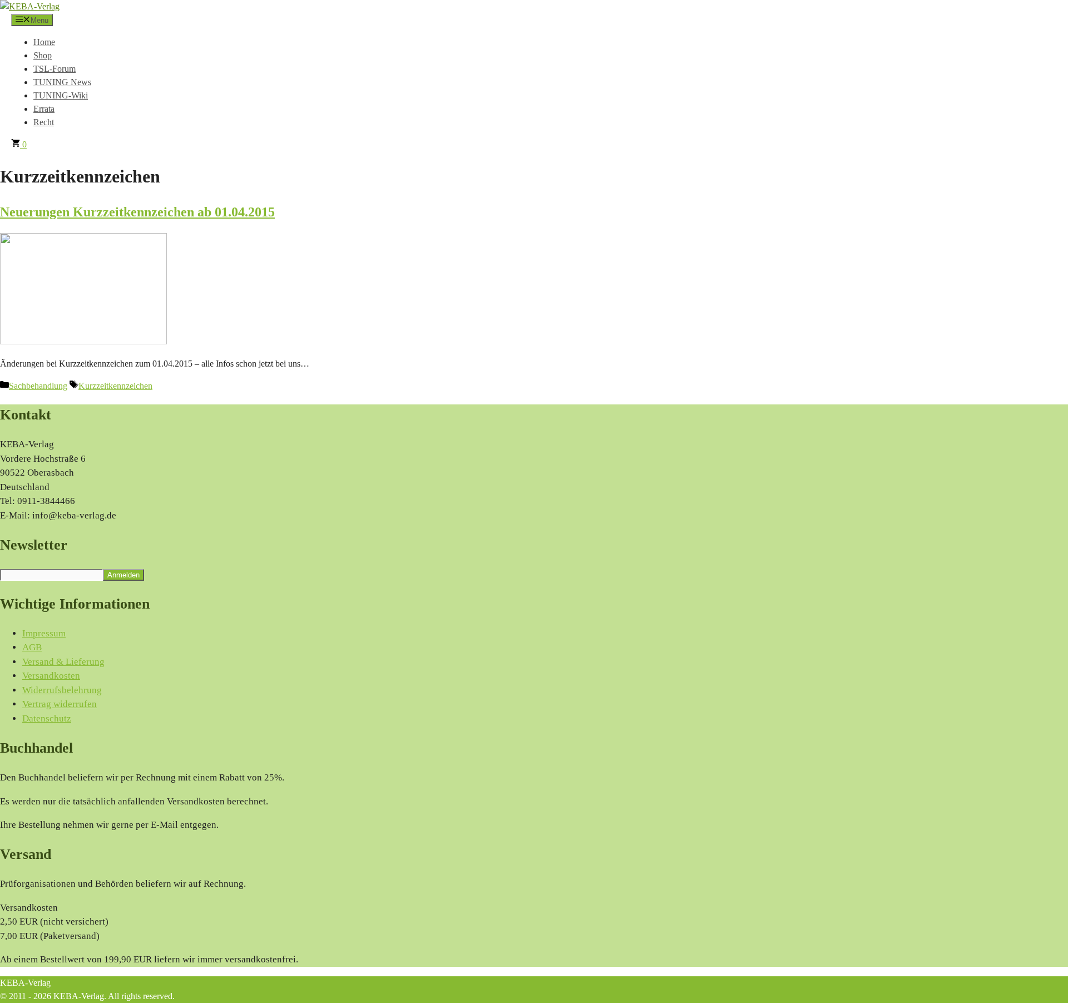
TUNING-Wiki (60, 95)
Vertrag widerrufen (59, 704)
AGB (32, 647)
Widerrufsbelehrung (62, 690)
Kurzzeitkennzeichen (115, 386)
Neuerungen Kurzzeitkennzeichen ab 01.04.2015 (137, 212)
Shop (42, 55)
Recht (43, 122)
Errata (44, 108)
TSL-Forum (54, 68)
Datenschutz (46, 718)
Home (44, 42)
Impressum (44, 633)
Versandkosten (51, 675)
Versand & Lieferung (63, 661)
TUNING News (62, 82)
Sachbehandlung (38, 386)
